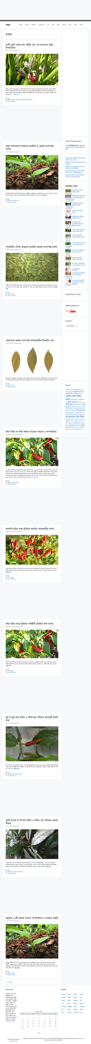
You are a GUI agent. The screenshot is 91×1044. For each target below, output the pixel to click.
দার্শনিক (73, 410)
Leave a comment (11, 101)
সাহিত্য (81, 24)
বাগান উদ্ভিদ (82, 419)
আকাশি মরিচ (16, 471)
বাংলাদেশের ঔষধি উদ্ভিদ (25, 99)
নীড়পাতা (27, 24)
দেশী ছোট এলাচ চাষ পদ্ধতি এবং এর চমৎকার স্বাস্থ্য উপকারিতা (29, 46)
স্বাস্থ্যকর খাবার (41, 24)
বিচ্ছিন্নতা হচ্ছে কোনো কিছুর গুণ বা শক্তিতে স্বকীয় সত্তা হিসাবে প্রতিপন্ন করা (75, 197)
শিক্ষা (81, 1000)
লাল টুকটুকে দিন (76, 269)
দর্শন (81, 997)
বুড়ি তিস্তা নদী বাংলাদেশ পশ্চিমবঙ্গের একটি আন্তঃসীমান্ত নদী (74, 205)
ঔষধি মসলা (17, 99)
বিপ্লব (67, 423)
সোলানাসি (17, 482)
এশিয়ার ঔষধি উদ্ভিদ (11, 99)
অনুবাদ (68, 1009)
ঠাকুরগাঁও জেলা (77, 408)
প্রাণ (62, 1003)
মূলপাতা (20, 24)
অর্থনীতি (69, 997)
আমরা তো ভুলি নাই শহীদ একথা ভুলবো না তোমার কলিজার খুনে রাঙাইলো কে (74, 282)
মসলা (31, 99)
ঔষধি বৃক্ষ (9, 385)
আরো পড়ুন (44, 195)
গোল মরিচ (9, 774)
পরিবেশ (75, 1003)
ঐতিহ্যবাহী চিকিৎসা (75, 399)
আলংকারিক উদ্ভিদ (78, 389)
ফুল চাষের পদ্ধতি (82, 414)
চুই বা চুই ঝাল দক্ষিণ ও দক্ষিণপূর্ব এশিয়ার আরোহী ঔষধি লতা (32, 719)
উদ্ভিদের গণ (78, 393)
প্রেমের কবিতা (69, 414)
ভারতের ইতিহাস (76, 423)
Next (11, 982)
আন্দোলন (69, 1012)
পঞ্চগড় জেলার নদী (71, 412)
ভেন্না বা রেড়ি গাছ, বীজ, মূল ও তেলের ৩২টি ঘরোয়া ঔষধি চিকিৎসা (75, 244)
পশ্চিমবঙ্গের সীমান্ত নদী (80, 412)
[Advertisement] (42, 10)
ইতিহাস (75, 997)
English (81, 1012)
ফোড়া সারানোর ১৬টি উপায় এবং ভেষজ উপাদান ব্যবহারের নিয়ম (75, 274)
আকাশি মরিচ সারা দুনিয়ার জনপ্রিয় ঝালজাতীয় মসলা (30, 528)
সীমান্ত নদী (70, 208)
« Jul (38, 1032)
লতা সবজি (20, 774)
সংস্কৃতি (81, 994)
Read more (16, 94)
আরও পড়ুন (35, 477)
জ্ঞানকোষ (76, 1000)
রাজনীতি (64, 997)
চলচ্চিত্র (75, 1009)
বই (62, 1009)
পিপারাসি (13, 774)
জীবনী (81, 1009)
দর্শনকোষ (70, 219)
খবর (63, 1012)
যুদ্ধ (78, 425)
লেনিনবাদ (70, 214)
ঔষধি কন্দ (9, 200)
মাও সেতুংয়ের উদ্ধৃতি (72, 425)
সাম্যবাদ (82, 427)
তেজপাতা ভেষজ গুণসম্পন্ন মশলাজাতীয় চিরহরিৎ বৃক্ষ (30, 340)
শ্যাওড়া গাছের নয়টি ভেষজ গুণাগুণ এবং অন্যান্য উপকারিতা (75, 252)
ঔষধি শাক (74, 406)
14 (44, 1021)
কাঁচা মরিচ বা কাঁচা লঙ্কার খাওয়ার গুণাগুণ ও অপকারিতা (31, 431)
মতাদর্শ (63, 1000)
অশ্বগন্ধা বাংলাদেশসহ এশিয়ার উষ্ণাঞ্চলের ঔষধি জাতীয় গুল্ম (74, 237)
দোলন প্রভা (12, 1021)
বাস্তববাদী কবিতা (76, 422)
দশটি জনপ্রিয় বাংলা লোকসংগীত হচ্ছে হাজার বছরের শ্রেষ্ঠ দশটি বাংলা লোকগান (74, 223)
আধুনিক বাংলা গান (69, 389)
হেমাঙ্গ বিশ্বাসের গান (78, 429)
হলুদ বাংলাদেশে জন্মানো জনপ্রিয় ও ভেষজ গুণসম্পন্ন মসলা (29, 148)
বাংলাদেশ (64, 24)
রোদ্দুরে (8, 25)
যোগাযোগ (76, 1012)
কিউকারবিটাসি (70, 408)
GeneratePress (13, 1041)
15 (50, 1021)
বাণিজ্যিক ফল (68, 422)
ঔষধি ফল (81, 402)
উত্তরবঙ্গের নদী (69, 393)
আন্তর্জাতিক (69, 1006)
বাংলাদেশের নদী (75, 419)
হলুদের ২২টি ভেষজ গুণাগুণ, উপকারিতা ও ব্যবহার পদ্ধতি (32, 918)
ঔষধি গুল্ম (73, 402)
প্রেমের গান (75, 414)
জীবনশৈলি (34, 24)
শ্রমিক (78, 427)
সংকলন (75, 24)
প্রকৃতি (58, 24)
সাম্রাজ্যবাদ (67, 429)
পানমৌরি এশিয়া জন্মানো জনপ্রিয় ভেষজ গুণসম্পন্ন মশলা (31, 246)
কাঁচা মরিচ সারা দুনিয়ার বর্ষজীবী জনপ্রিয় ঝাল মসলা (29, 623)
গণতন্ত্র (68, 1000)
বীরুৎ (71, 423)
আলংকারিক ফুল (78, 391)
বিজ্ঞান (82, 422)
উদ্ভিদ (53, 24)
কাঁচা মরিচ (23, 471)
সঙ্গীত (70, 24)
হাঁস (72, 429)
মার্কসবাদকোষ (70, 201)
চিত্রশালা (82, 1003)
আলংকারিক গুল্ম (68, 391)
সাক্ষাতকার (82, 1006)
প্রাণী (48, 24)
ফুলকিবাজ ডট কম (72, 147)
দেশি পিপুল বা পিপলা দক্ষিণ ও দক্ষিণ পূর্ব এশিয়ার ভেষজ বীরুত (32, 822)
